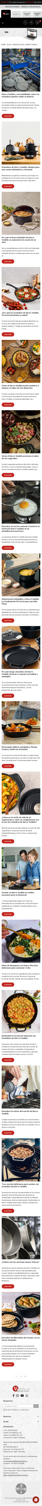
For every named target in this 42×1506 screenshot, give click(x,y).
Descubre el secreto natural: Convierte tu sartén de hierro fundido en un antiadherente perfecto (21, 528)
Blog (9, 44)
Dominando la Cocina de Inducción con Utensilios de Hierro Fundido (19, 1037)
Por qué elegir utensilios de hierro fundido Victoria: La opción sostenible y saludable (20, 674)
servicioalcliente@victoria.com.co (15, 1461)
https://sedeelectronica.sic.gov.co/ (15, 1475)
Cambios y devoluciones (30, 6)
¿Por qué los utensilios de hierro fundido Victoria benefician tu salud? (20, 314)
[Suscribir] (36, 1406)
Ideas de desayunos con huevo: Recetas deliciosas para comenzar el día (20, 966)
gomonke (25, 1501)
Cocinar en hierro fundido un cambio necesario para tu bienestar (18, 894)
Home (3, 44)
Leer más (7, 116)
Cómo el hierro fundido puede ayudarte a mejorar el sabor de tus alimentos (20, 387)
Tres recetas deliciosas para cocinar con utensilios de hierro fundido (20, 1185)
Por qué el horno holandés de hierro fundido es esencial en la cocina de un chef (19, 239)
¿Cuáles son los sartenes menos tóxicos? (20, 1262)
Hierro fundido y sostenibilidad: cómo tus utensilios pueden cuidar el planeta (20, 95)
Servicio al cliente (12, 6)
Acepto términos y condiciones (17, 1410)
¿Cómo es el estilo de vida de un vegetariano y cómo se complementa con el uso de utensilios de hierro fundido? (20, 819)
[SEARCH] (25, 22)
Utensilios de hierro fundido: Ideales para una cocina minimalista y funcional (20, 168)
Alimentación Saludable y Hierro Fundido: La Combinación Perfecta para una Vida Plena (20, 601)
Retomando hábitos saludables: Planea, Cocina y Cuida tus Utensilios (20, 748)
